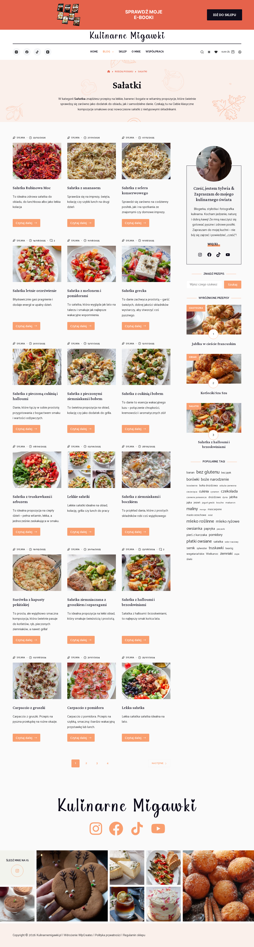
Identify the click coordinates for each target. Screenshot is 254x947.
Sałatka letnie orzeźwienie (35, 290)
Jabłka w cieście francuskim (214, 344)
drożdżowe (214, 497)
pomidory (215, 535)
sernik (191, 548)
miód (210, 515)
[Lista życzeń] (216, 51)
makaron (230, 503)
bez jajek (226, 473)
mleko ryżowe (228, 521)
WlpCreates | (86, 935)
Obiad (193, 357)
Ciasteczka (196, 308)
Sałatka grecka (134, 290)
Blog (106, 52)
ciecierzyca (192, 492)
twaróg (229, 548)
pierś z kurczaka (197, 535)
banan (190, 472)
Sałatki (194, 406)
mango (203, 509)
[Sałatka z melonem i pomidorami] (91, 264)
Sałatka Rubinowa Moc (32, 188)
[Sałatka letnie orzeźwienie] (37, 264)
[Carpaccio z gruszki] (37, 681)
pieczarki (221, 529)
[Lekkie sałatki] (91, 470)
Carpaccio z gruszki (29, 707)
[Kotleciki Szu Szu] (214, 356)
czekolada (229, 491)
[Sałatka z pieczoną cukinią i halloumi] (37, 367)
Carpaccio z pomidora (85, 707)
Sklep (123, 52)
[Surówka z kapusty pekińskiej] (37, 572)
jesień (197, 502)
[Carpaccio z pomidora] (91, 681)
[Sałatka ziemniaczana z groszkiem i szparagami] (91, 572)
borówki (193, 479)
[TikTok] (37, 52)
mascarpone (215, 509)
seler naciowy (231, 542)
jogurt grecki (208, 503)
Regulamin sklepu (134, 935)
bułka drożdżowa (208, 486)
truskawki (216, 548)
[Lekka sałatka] (146, 681)
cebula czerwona (227, 486)
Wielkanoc (212, 554)
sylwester (202, 548)
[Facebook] (27, 52)
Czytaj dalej (28, 224)
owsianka (194, 528)
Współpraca (155, 52)
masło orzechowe (196, 515)
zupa (236, 554)
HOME (94, 52)
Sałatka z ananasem (84, 188)
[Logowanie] (239, 51)
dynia (225, 497)
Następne (157, 763)
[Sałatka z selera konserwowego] (146, 161)
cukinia (204, 491)
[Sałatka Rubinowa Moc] (37, 161)
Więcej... (214, 244)
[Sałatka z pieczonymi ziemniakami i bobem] (91, 367)
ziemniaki (226, 553)
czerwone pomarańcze (197, 497)
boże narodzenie (215, 479)
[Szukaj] (202, 51)
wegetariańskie (195, 554)
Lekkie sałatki (78, 496)
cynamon (215, 492)
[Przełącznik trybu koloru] (209, 51)
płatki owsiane (199, 541)
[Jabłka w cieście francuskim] (214, 307)
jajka (189, 502)
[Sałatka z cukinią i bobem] (146, 367)
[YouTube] (48, 52)
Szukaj (232, 284)
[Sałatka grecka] (146, 264)
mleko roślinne (200, 521)
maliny (192, 509)
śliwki (189, 559)
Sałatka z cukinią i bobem (142, 393)
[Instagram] (16, 52)
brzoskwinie (192, 486)
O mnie (136, 52)
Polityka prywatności (108, 935)
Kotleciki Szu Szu (214, 393)
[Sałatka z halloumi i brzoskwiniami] (146, 572)
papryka (209, 529)
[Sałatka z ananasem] (91, 161)
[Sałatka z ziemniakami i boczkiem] (146, 470)
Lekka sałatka (133, 707)
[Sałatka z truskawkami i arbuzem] (37, 470)
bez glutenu (207, 472)
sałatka (218, 541)
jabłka (233, 497)
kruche (220, 503)
